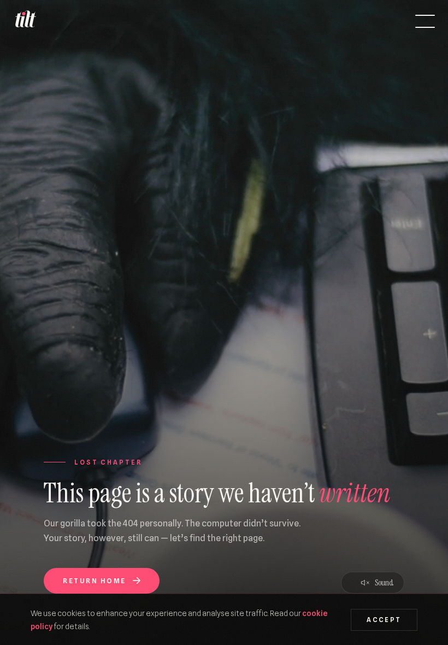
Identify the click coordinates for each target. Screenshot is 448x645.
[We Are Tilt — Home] (25, 21)
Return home (94, 581)
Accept (384, 620)
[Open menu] (425, 21)
